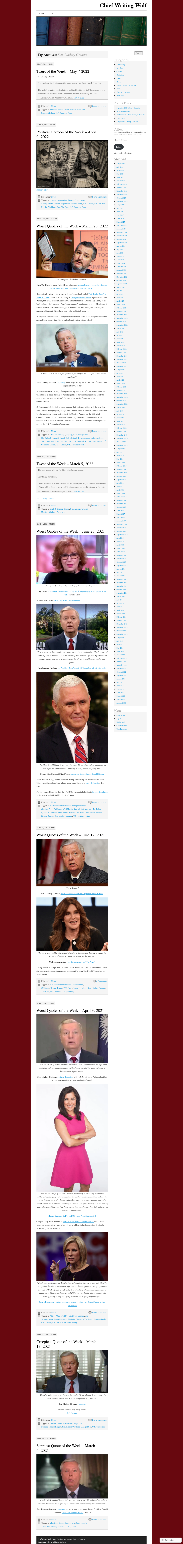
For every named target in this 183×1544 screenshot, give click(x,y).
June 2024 (120, 253)
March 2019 (121, 462)
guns (51, 1319)
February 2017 (122, 517)
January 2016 (121, 555)
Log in (119, 718)
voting (87, 815)
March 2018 (121, 493)
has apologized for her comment (67, 600)
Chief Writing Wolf (123, 5)
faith (75, 434)
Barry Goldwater (92, 783)
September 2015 (122, 565)
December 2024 (122, 232)
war (63, 512)
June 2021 (120, 373)
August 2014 (121, 596)
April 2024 (120, 260)
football (77, 809)
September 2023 (122, 284)
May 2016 (120, 541)
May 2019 (120, 459)
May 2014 (120, 606)
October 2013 (121, 631)
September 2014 (122, 593)
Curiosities (120, 75)
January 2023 (121, 311)
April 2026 (120, 177)
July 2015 (120, 572)
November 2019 (122, 438)
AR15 (52, 1315)
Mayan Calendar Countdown (126, 85)
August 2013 (121, 637)
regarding (52, 591)
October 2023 (121, 280)
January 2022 (121, 352)
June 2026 (120, 170)
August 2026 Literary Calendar (127, 121)
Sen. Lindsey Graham (92, 203)
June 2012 (120, 685)
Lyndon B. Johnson (100, 792)
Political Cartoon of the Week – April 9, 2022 (66, 134)
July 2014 (120, 600)
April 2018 (120, 490)
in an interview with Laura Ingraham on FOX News (82, 893)
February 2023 (122, 308)
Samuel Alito (75, 109)
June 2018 (120, 483)
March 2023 (121, 304)
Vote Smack (121, 118)
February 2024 (122, 266)
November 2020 (122, 397)
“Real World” (61, 1315)
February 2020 (122, 428)
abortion (53, 109)
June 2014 (120, 603)
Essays (119, 78)
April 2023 (120, 301)
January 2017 (121, 521)
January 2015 (121, 579)
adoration (53, 1523)
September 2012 (122, 675)
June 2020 (120, 414)
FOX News (67, 988)
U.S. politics (78, 815)
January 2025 (121, 229)
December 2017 (122, 503)
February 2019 (122, 466)
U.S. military (65, 1322)
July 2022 (120, 332)
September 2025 (122, 201)
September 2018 (122, 479)
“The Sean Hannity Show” (72, 1512)
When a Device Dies (124, 111)
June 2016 (120, 538)
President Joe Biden (76, 812)
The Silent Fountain (123, 92)
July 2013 (120, 641)
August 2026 (121, 163)
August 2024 (121, 246)
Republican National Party (71, 203)
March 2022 (121, 345)
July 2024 (120, 249)
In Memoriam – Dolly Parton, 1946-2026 (131, 115)
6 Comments (101, 981)
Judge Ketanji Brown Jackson (78, 438)
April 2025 (120, 218)
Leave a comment (99, 106)
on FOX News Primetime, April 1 (82, 1216)
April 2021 (120, 380)
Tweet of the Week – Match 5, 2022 (64, 463)
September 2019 (122, 445)
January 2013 (121, 661)
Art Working (121, 64)
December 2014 (122, 582)
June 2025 (120, 211)
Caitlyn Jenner (77, 984)
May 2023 (120, 297)
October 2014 (121, 589)
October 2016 (121, 531)
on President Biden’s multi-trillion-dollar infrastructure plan (82, 668)
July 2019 (120, 452)
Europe (60, 508)
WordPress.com (122, 729)
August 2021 (121, 369)
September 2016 (122, 534)
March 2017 (121, 514)
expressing (61, 1509)
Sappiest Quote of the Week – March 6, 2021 (65, 1448)
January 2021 (121, 390)
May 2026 (120, 174)
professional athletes (94, 812)
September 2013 (122, 634)
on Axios (82, 1404)
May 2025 (120, 215)
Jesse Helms (67, 1423)
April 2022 (120, 342)
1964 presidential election (60, 805)
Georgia (81, 1315)
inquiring (61, 382)
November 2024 (122, 235)
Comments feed (122, 725)
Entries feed (121, 722)
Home (42, 13)
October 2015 (121, 562)
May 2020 (120, 418)
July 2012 (120, 682)
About (54, 13)
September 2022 (122, 325)
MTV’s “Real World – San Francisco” (78, 1221)
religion (100, 438)
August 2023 (121, 287)
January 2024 (121, 270)
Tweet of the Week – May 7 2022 (62, 71)
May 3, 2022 (79, 97)
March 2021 (121, 383)
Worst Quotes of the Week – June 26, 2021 (70, 531)
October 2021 (121, 363)
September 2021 (122, 366)
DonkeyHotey (42, 189)
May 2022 (120, 339)
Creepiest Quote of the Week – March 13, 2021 (66, 1344)
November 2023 (122, 277)
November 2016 (122, 527)
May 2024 (120, 256)
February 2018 (122, 497)
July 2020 (120, 411)
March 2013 (121, 655)
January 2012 (121, 703)
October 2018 (121, 476)
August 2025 (121, 205)
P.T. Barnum (72, 1413)
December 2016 (122, 524)
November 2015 (122, 558)
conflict (53, 508)
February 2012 (122, 699)
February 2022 (122, 349)
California (45, 988)
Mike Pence (62, 812)
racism (93, 438)
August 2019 (121, 448)
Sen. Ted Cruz (63, 207)
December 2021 (122, 356)
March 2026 (121, 180)
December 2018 (122, 472)
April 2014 (120, 610)
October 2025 (121, 198)
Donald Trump (56, 988)
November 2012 (122, 668)
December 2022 (122, 314)
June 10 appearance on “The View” (81, 961)
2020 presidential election (60, 984)
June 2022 (120, 335)
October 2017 (121, 507)
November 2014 (122, 586)
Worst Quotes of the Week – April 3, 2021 (70, 1010)
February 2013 (122, 658)
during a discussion (65, 1077)
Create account (121, 715)
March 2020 (121, 424)
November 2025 (122, 194)
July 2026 (120, 167)
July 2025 (120, 208)
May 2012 (120, 689)
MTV (85, 1319)
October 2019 (121, 442)
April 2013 (120, 651)
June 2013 (120, 644)
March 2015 (121, 576)
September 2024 (122, 242)
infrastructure (86, 809)
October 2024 (121, 239)
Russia (66, 508)
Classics (119, 71)
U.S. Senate (61, 444)
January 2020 (121, 431)
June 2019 (120, 455)
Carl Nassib (68, 809)
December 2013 (122, 624)
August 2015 (121, 569)
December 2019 (122, 435)
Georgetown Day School (81, 297)
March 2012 (121, 696)
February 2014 (122, 617)
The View (45, 991)
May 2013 (120, 648)
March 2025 (121, 222)
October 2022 (121, 321)
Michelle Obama (74, 1319)
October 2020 (121, 400)
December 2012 (122, 665)
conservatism (62, 200)
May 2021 (120, 376)
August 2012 (121, 679)
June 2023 (120, 294)
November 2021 (122, 359)
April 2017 (120, 510)
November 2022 (122, 318)
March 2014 (121, 613)
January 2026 (121, 187)
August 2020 (121, 407)
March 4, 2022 (79, 491)
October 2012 (121, 672)
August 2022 (121, 328)
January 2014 (121, 620)
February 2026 (122, 184)
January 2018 (121, 500)
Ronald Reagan (47, 815)
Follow (118, 129)
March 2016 (121, 548)
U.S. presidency (68, 991)
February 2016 (122, 551)
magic (76, 1423)
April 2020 (120, 421)
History (119, 82)
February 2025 (122, 225)
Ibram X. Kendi (58, 438)
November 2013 (122, 627)
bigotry (53, 200)
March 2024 (121, 263)
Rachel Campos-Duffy (57, 1215)
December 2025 (122, 191)
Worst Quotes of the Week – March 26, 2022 (72, 226)
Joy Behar (97, 809)
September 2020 (122, 404)
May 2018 (120, 486)
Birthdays (120, 68)
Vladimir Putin (55, 512)
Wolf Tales (120, 95)
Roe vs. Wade (63, 109)
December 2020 (122, 393)
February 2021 (122, 387)
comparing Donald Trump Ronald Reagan (87, 774)
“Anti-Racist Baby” (57, 434)
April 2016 (120, 545)
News (53, 106)
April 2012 (120, 692)
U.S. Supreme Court (64, 113)
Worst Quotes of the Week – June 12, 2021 (70, 834)
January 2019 (121, 469)
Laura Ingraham (79, 988)
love (73, 1523)
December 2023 (122, 273)
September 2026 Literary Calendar (128, 108)
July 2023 (120, 290)
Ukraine (44, 512)
